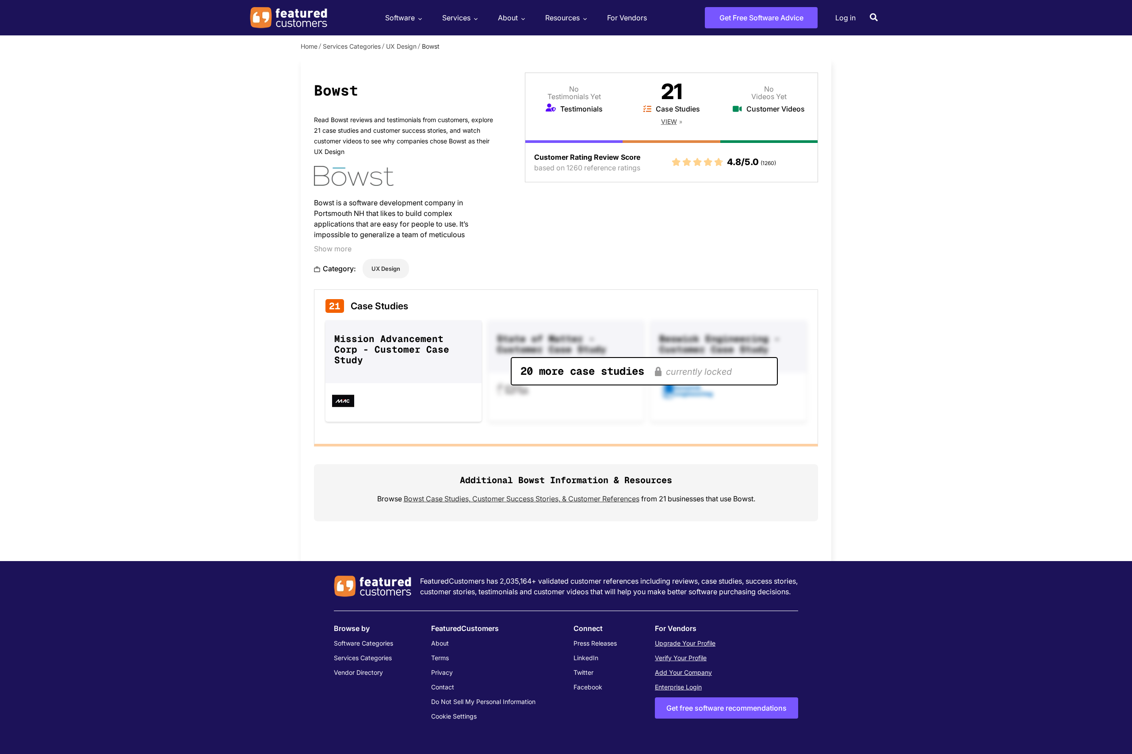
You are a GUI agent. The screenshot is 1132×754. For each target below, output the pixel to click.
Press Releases (595, 643)
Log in (845, 17)
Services (456, 17)
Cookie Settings (454, 716)
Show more (333, 248)
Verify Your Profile (681, 658)
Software (400, 17)
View (669, 121)
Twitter (583, 672)
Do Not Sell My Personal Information (483, 701)
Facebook (588, 687)
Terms (440, 658)
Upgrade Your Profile (685, 643)
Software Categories (363, 643)
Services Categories (352, 46)
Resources (562, 17)
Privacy (442, 672)
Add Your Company (683, 672)
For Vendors (627, 17)
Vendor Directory (358, 672)
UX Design (401, 46)
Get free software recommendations (726, 708)
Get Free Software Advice (761, 17)
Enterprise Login (678, 687)
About (508, 17)
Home (309, 46)
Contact (442, 687)
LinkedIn (586, 658)
